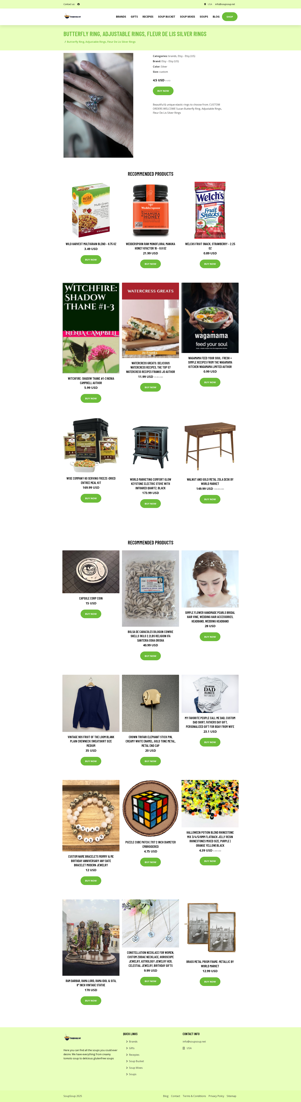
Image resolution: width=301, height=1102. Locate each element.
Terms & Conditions (194, 1096)
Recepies (148, 16)
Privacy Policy (216, 1096)
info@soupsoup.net (225, 4)
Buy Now (163, 90)
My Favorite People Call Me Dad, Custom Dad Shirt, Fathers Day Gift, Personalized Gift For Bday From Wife (210, 722)
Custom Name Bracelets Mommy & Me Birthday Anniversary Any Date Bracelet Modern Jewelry (91, 860)
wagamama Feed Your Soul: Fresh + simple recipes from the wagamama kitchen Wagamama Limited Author (210, 362)
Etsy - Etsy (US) (186, 56)
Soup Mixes (187, 16)
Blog (216, 16)
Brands (133, 1041)
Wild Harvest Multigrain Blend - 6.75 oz (91, 244)
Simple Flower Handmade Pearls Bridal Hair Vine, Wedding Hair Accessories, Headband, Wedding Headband (210, 617)
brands (121, 16)
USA (210, 4)
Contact (175, 1096)
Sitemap (231, 1096)
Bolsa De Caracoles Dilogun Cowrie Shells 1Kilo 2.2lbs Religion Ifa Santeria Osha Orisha (150, 636)
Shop (230, 16)
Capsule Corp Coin (91, 598)
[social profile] (78, 4)
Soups (204, 16)
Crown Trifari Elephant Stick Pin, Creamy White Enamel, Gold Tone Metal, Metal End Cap (151, 741)
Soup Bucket (166, 16)
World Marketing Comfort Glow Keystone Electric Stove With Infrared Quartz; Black (150, 483)
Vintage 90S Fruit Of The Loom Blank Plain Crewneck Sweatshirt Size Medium (91, 741)
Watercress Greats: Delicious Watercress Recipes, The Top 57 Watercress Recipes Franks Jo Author (150, 367)
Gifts (134, 16)
